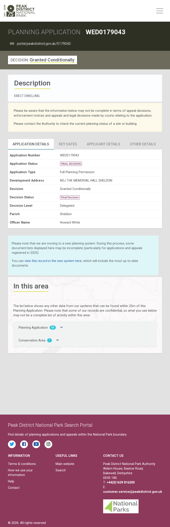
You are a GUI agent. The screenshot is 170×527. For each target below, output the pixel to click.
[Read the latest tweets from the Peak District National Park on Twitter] (12, 444)
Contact (13, 487)
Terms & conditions (22, 464)
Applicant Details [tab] (103, 144)
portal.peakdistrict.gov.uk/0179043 (44, 44)
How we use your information (20, 472)
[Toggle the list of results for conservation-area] (57, 340)
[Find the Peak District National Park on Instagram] (48, 444)
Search (61, 470)
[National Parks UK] (121, 505)
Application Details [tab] (31, 144)
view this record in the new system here (53, 261)
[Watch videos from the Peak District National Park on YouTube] (36, 444)
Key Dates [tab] (68, 144)
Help (11, 481)
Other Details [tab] (143, 144)
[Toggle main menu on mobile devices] (159, 11)
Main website (65, 464)
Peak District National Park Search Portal (50, 425)
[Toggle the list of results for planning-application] (61, 328)
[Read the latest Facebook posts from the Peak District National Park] (24, 444)
